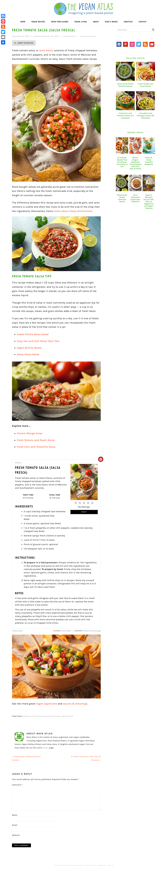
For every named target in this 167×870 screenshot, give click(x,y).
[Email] (3, 37)
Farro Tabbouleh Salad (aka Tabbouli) (135, 198)
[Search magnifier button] (153, 29)
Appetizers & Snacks (32, 716)
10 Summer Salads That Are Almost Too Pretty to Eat (122, 162)
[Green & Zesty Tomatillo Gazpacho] (149, 145)
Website (16, 835)
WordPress (101, 865)
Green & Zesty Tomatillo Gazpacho (149, 161)
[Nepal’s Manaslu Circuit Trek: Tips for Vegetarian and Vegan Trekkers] (149, 183)
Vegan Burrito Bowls (29, 347)
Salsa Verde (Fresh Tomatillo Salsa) (122, 198)
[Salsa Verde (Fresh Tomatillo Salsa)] (122, 183)
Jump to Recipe (25, 43)
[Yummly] (3, 26)
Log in (110, 865)
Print (84, 512)
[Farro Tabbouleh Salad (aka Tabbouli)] (135, 183)
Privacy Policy (90, 865)
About (46, 748)
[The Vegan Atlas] (83, 13)
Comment (17, 785)
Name (14, 815)
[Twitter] (3, 31)
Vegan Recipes (67, 716)
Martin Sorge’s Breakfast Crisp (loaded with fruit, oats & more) (135, 163)
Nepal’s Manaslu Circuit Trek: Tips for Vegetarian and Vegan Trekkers (149, 201)
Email (14, 825)
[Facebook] (3, 16)
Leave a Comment (88, 36)
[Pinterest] (3, 21)
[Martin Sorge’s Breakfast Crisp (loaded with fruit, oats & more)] (135, 145)
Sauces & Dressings (51, 716)
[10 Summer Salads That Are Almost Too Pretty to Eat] (122, 145)
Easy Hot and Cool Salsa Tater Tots (38, 341)
